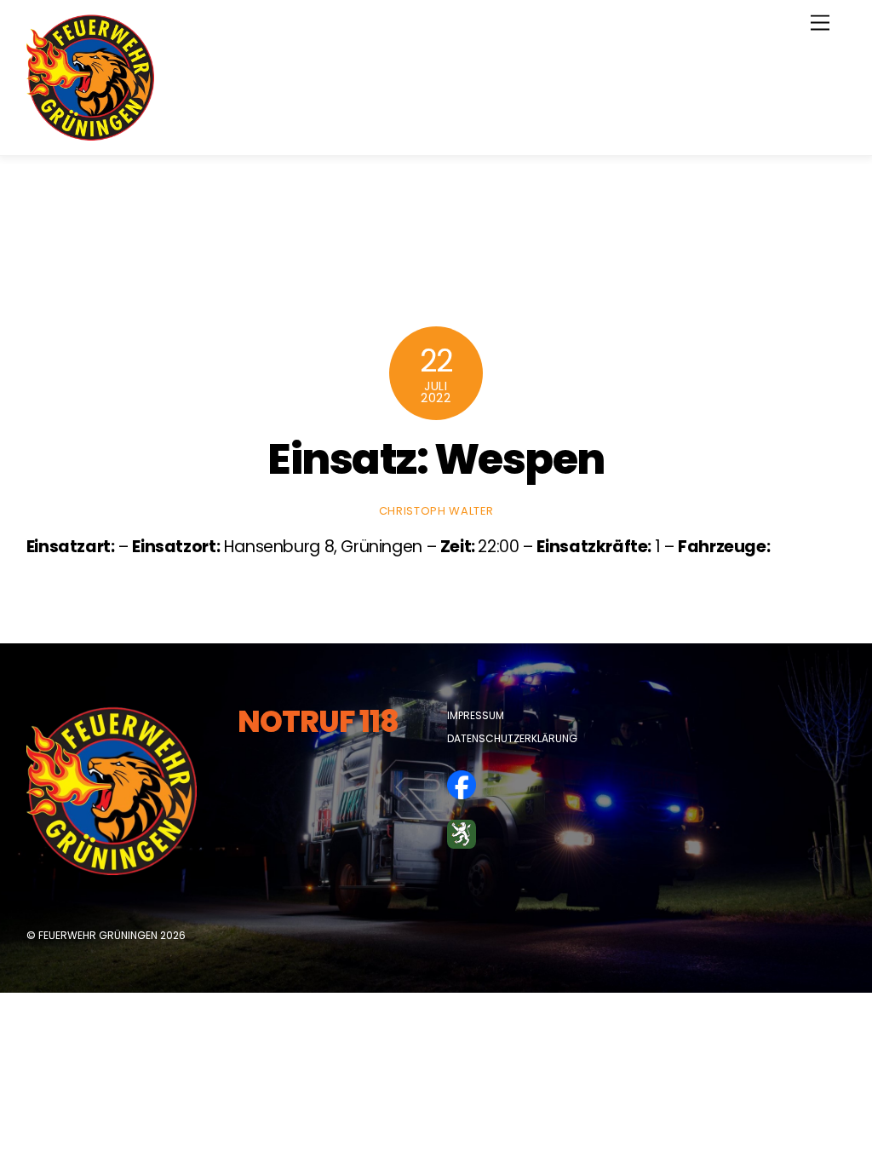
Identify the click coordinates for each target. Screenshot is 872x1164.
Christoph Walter (436, 511)
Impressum (475, 715)
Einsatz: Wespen (436, 458)
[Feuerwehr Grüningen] (90, 133)
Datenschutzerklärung (512, 738)
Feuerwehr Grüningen (98, 935)
